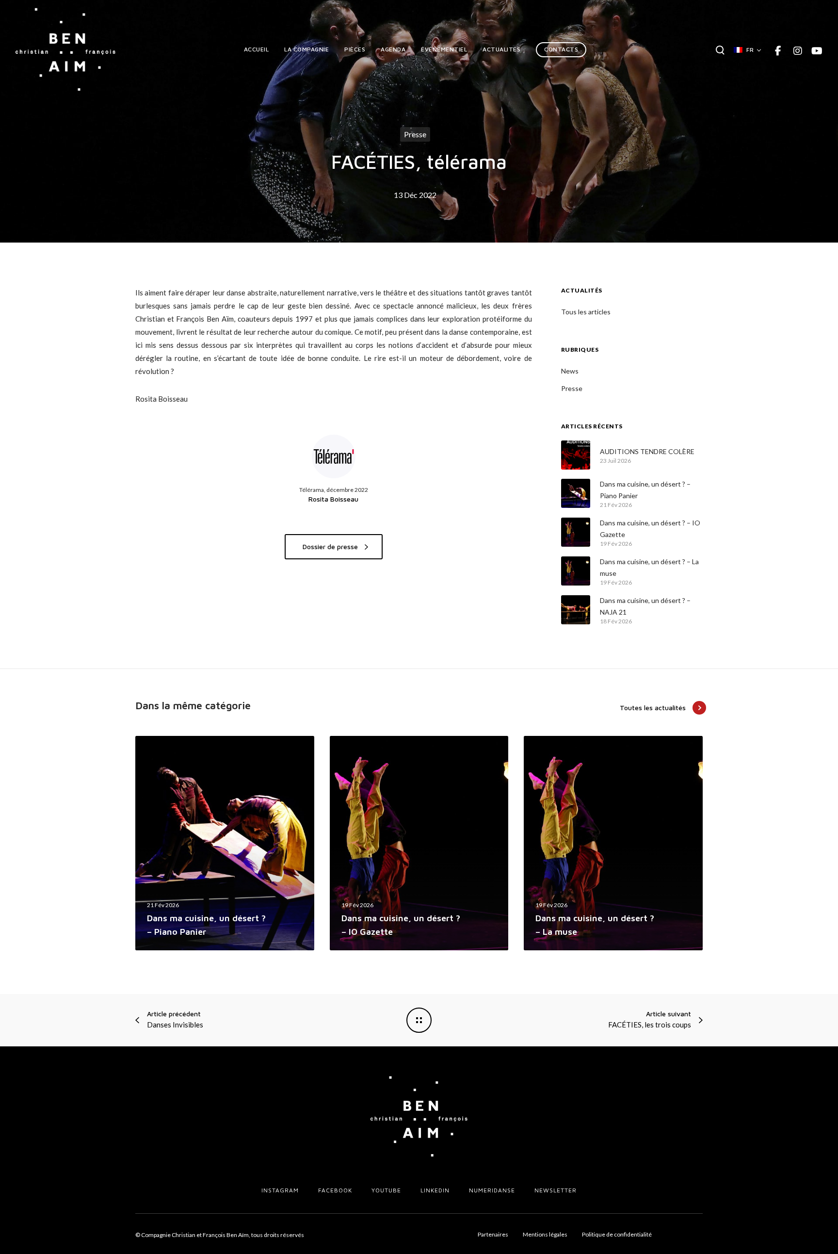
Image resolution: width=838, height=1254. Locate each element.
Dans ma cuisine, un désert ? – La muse (649, 567)
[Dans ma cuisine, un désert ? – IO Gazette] (575, 532)
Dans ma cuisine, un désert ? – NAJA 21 (645, 606)
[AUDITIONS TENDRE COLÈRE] (575, 455)
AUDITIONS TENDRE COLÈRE (647, 451)
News (570, 371)
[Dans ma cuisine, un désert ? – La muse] (575, 571)
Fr (750, 50)
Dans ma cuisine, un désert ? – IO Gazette (650, 528)
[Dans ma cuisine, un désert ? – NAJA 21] (575, 610)
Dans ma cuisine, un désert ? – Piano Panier (645, 490)
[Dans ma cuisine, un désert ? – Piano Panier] (575, 493)
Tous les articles (586, 312)
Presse (415, 134)
